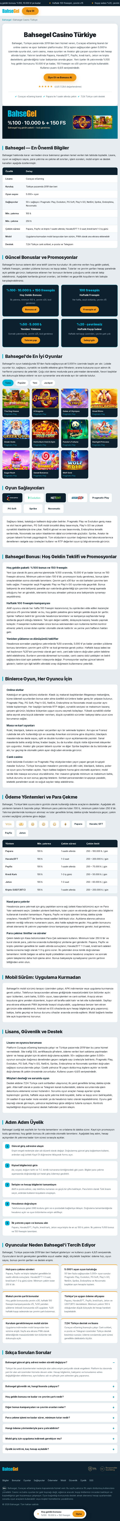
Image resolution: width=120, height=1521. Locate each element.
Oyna (79, 1513)
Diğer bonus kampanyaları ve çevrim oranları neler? (35, 1407)
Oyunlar (27, 1480)
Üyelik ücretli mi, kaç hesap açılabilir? (27, 1449)
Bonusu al (30, 309)
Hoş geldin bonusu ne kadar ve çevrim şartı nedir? (34, 1396)
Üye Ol (30, 10)
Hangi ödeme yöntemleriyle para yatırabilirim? (32, 1428)
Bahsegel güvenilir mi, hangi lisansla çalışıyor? (32, 1386)
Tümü (8, 383)
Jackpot (48, 383)
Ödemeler (53, 1480)
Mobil (63, 1480)
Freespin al (89, 309)
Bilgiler (5, 1480)
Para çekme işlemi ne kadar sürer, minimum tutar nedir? (37, 1417)
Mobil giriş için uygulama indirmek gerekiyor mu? (33, 1438)
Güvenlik (73, 1480)
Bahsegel (6, 20)
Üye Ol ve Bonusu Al (60, 77)
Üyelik (83, 1480)
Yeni (35, 383)
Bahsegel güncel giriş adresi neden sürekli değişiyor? (36, 1362)
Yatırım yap (30, 340)
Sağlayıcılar (39, 1480)
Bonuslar (16, 1480)
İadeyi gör (89, 340)
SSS (91, 1480)
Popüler (22, 383)
